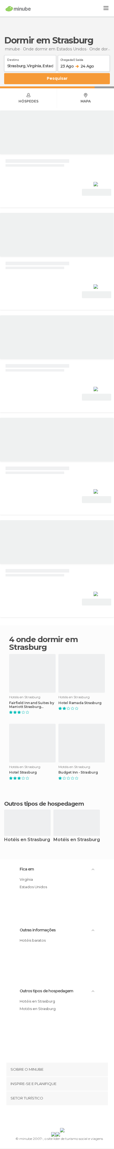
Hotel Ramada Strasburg (80, 703)
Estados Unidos (33, 887)
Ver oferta (96, 192)
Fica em (27, 869)
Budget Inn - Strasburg (78, 772)
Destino (13, 59)
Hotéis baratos (33, 940)
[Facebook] (48, 1118)
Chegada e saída (71, 59)
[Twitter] (55, 1118)
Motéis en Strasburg (76, 840)
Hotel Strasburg (23, 772)
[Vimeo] (63, 1118)
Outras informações (38, 930)
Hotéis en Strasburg (27, 840)
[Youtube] (70, 1118)
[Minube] (18, 8)
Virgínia (26, 879)
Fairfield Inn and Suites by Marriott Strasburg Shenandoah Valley (31, 705)
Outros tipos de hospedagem (46, 990)
